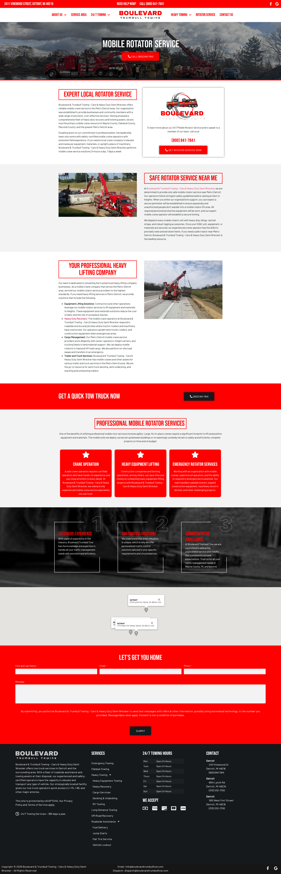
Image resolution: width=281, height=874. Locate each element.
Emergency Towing (102, 763)
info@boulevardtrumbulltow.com (144, 866)
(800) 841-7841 (155, 4)
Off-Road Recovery (102, 815)
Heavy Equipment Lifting (140, 464)
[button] (131, 632)
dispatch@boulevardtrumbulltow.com (146, 870)
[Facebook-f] (270, 3)
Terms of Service (38, 804)
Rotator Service (205, 15)
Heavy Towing (179, 15)
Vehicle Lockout (102, 844)
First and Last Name (26, 665)
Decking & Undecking (105, 798)
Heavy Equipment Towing (107, 780)
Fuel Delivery (100, 827)
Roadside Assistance (103, 821)
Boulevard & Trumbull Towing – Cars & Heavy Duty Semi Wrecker (180, 188)
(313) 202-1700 (155, 8)
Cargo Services (101, 792)
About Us (57, 15)
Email (103, 665)
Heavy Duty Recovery (75, 318)
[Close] (159, 599)
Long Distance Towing (104, 809)
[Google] (277, 3)
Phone (188, 665)
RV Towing (99, 804)
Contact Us (226, 15)
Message (19, 681)
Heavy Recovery (102, 786)
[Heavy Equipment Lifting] (140, 454)
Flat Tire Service (102, 839)
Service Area (78, 15)
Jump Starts (100, 833)
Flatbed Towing (100, 769)
